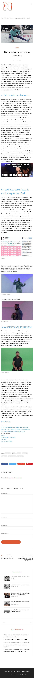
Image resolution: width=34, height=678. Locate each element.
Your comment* (5, 493)
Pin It (30, 463)
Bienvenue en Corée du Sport (14, 478)
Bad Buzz (7, 453)
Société (17, 47)
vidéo (26, 380)
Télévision (20, 456)
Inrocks (13, 345)
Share (5, 463)
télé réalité (11, 456)
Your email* (4, 525)
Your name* (4, 517)
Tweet (13, 463)
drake (19, 453)
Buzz (13, 453)
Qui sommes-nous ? (13, 674)
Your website (5, 533)
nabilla (4, 456)
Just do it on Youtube (7, 441)
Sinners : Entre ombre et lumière (18, 639)
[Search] (31, 622)
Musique (25, 453)
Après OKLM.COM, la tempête (21, 642)
